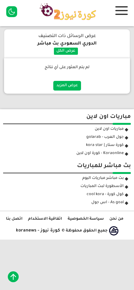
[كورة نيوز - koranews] (69, 22)
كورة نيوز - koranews (38, 230)
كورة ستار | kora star (105, 145)
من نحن (116, 219)
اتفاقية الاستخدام (45, 219)
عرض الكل (65, 51)
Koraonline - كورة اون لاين (100, 153)
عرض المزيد (67, 85)
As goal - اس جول (107, 202)
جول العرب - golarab (105, 137)
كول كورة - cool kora (105, 194)
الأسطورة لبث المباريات (102, 186)
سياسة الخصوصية (86, 219)
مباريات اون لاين (109, 129)
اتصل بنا (14, 219)
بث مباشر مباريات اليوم (103, 178)
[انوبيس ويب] (113, 231)
